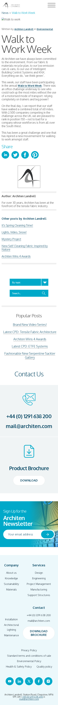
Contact (39, 607)
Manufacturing (38, 589)
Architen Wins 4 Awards (16, 256)
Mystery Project (11, 239)
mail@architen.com (29, 426)
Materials (11, 589)
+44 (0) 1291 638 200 (29, 416)
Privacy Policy (29, 650)
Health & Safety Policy (19, 666)
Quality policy (44, 666)
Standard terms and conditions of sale (29, 655)
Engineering (39, 578)
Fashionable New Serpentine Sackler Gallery (29, 355)
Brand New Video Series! (30, 325)
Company (11, 565)
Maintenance (11, 635)
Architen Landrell (24, 29)
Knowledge (11, 578)
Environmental (45, 29)
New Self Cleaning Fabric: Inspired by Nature (25, 247)
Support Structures (39, 595)
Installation (11, 619)
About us (11, 572)
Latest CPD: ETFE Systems (30, 346)
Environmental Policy (29, 661)
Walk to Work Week (30, 85)
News (5, 13)
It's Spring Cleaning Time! (17, 225)
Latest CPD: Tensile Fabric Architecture (29, 332)
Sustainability (11, 584)
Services (38, 565)
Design (39, 572)
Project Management (39, 584)
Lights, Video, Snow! (14, 232)
